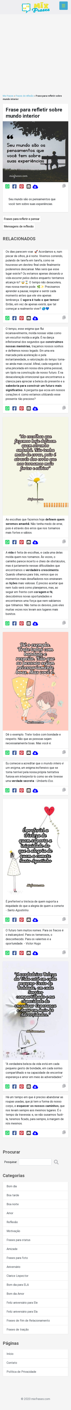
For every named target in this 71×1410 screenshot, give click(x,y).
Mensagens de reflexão (19, 226)
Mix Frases (8, 96)
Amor (10, 1213)
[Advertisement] (35, 54)
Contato (12, 1363)
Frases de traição (18, 1329)
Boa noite (13, 1204)
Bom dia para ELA (18, 1285)
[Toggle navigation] (63, 5)
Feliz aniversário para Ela (22, 1311)
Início (10, 1354)
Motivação (13, 1231)
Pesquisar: (10, 1162)
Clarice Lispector (17, 1276)
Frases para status (18, 1240)
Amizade (12, 1249)
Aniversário (13, 1267)
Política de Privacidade (21, 1371)
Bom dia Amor (15, 1293)
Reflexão (12, 1222)
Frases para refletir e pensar (22, 219)
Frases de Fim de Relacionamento (28, 1320)
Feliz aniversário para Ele (22, 1302)
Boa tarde (13, 1195)
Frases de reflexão (24, 96)
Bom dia (12, 1186)
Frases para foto (17, 1258)
